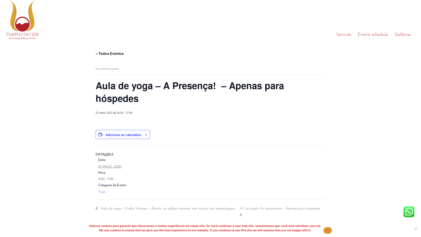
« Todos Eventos (110, 53)
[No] (415, 228)
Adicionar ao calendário (123, 135)
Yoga (101, 192)
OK (328, 230)
